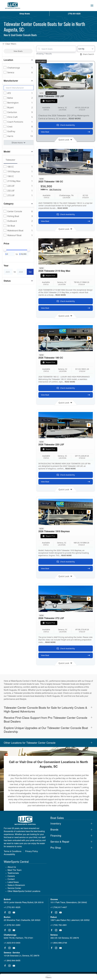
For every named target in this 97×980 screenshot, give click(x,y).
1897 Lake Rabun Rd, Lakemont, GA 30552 (70, 920)
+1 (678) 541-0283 (12, 925)
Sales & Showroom (16, 885)
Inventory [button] (55, 823)
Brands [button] (54, 829)
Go (30, 271)
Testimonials (13, 873)
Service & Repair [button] (59, 841)
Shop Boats (24, 13)
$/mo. (51, 189)
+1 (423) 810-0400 (12, 942)
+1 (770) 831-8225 (12, 907)
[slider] (4, 249)
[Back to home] (12, 5)
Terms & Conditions (12, 851)
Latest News (13, 882)
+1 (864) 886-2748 (58, 942)
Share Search (88, 54)
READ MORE (75, 118)
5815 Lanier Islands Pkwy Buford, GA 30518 (23, 902)
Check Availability (67, 125)
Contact (11, 879)
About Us (12, 866)
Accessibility (9, 854)
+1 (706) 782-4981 (58, 925)
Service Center (14, 888)
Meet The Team (14, 870)
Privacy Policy (31, 851)
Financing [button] (55, 835)
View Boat (45, 132)
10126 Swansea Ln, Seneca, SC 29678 (21, 955)
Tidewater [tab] (10, 159)
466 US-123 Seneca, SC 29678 (64, 937)
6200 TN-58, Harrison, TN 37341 (18, 937)
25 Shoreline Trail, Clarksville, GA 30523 (22, 920)
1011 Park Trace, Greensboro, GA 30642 (68, 902)
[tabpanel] (19, 181)
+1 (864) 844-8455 (12, 960)
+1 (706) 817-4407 (58, 907)
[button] (92, 5)
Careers (11, 876)
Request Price (50, 101)
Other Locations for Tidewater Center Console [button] (29, 742)
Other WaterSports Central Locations (24, 891)
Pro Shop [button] (55, 847)
